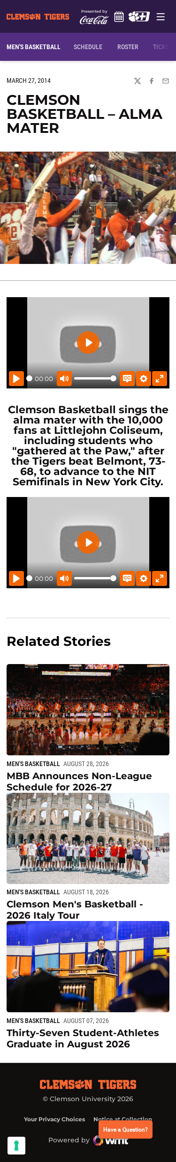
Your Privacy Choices (54, 1119)
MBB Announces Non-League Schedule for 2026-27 (79, 781)
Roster (127, 47)
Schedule (119, 16)
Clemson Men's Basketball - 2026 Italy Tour (75, 910)
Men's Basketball (33, 763)
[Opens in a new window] (139, 16)
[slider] (29, 378)
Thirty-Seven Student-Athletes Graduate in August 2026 (83, 1038)
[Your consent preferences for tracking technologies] (16, 1146)
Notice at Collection (122, 1119)
